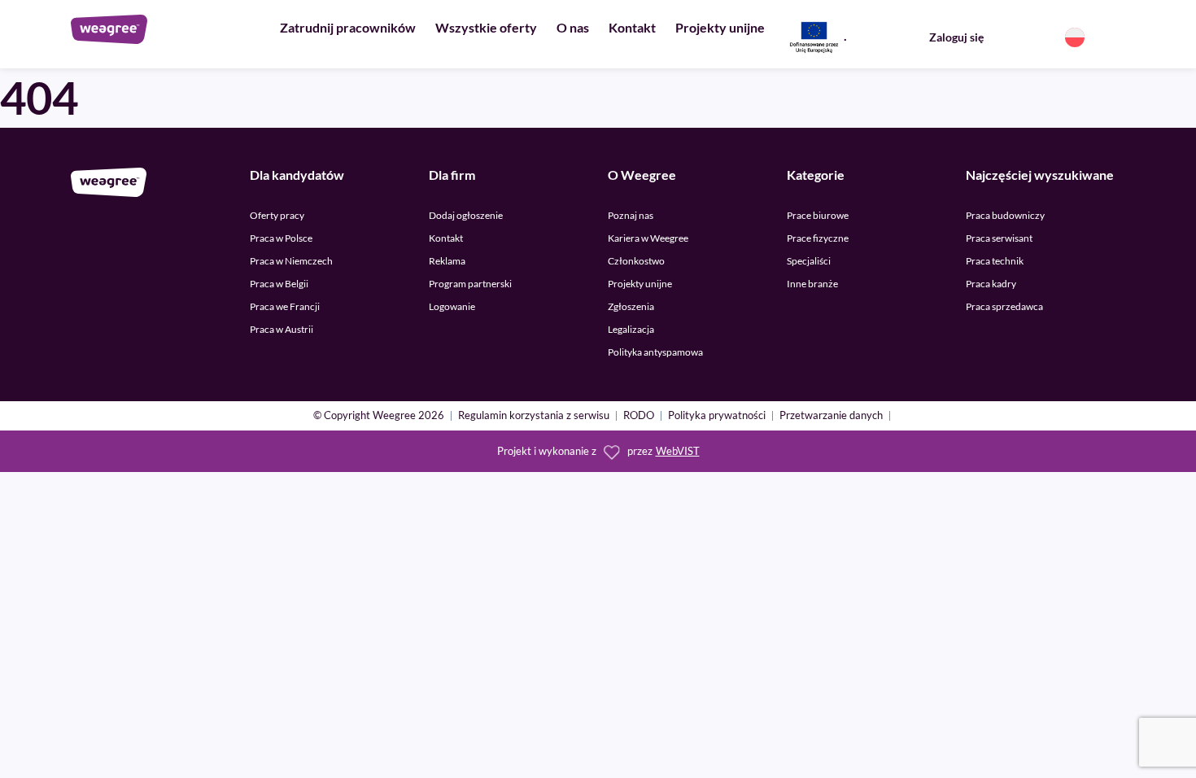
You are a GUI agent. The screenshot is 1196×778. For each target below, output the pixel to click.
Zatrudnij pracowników (348, 27)
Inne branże (812, 284)
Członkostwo (636, 261)
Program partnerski (470, 284)
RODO (638, 416)
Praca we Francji (285, 306)
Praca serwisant (999, 238)
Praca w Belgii (279, 284)
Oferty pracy (277, 215)
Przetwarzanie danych (831, 416)
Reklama (447, 261)
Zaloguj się (956, 37)
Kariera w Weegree (648, 238)
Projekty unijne (720, 27)
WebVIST (678, 451)
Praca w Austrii (281, 329)
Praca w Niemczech (291, 261)
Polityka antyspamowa (655, 352)
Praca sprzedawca (1004, 306)
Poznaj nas (630, 215)
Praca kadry (991, 284)
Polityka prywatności (717, 416)
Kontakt (632, 27)
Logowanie (452, 306)
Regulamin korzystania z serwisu (533, 416)
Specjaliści (809, 261)
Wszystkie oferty (486, 27)
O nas (573, 27)
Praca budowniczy (1005, 215)
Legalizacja (631, 329)
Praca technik (995, 261)
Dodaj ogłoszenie (466, 215)
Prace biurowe (818, 215)
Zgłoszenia (631, 306)
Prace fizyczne (818, 238)
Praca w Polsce (281, 238)
